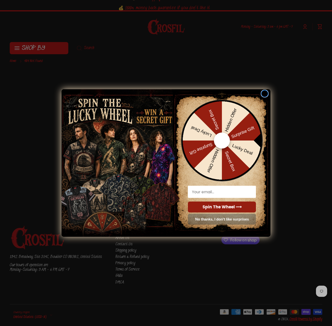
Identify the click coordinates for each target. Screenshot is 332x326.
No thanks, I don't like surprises (222, 219)
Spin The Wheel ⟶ (222, 207)
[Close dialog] (264, 93)
